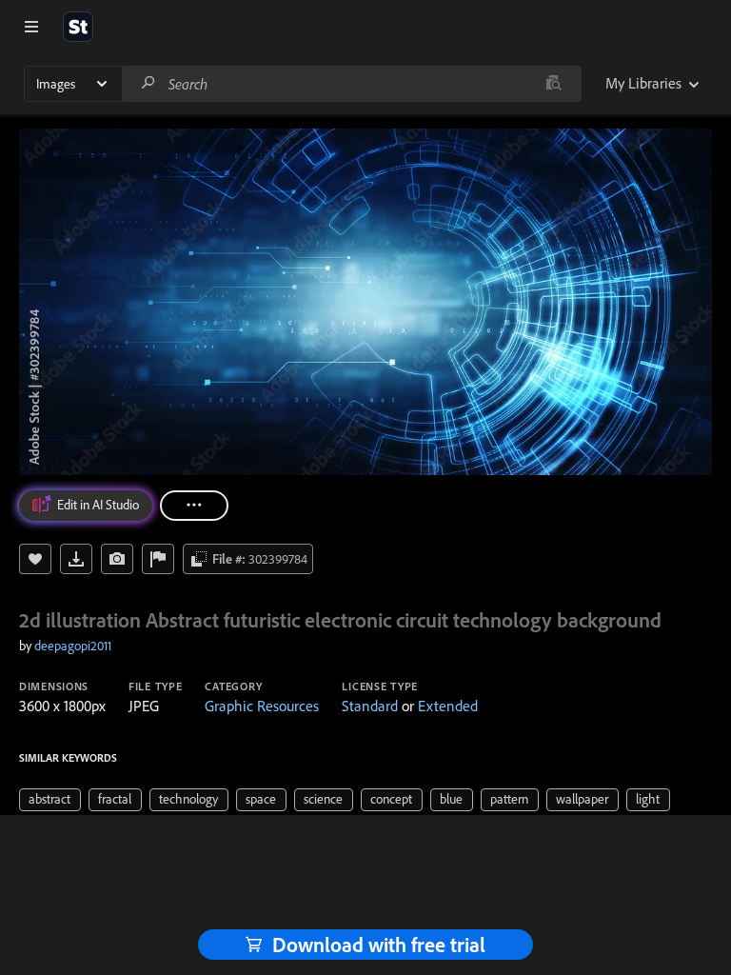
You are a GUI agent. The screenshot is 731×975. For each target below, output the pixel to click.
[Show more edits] (194, 505)
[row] (50, 799)
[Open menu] (31, 26)
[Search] (148, 83)
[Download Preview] (76, 559)
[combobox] (351, 83)
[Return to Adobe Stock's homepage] (78, 26)
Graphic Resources (262, 705)
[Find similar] (553, 83)
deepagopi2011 (72, 645)
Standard (370, 705)
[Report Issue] (158, 559)
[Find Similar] (117, 559)
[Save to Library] (35, 559)
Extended (448, 705)
